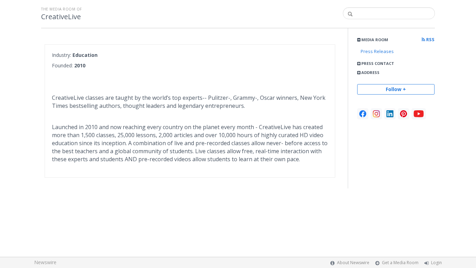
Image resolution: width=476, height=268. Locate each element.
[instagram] (376, 113)
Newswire (45, 262)
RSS (430, 39)
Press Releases (377, 51)
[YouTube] (419, 113)
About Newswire (353, 263)
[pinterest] (403, 113)
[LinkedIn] (390, 113)
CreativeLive (61, 16)
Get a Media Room (400, 263)
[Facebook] (362, 113)
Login (436, 263)
